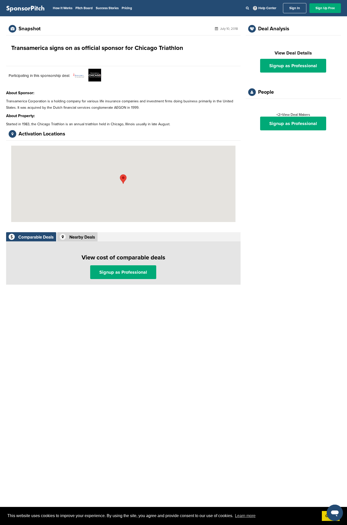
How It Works (62, 8)
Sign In (294, 8)
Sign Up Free (325, 8)
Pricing (127, 8)
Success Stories (107, 8)
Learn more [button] (245, 516)
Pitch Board (84, 8)
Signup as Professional (123, 272)
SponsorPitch (25, 8)
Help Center (267, 8)
